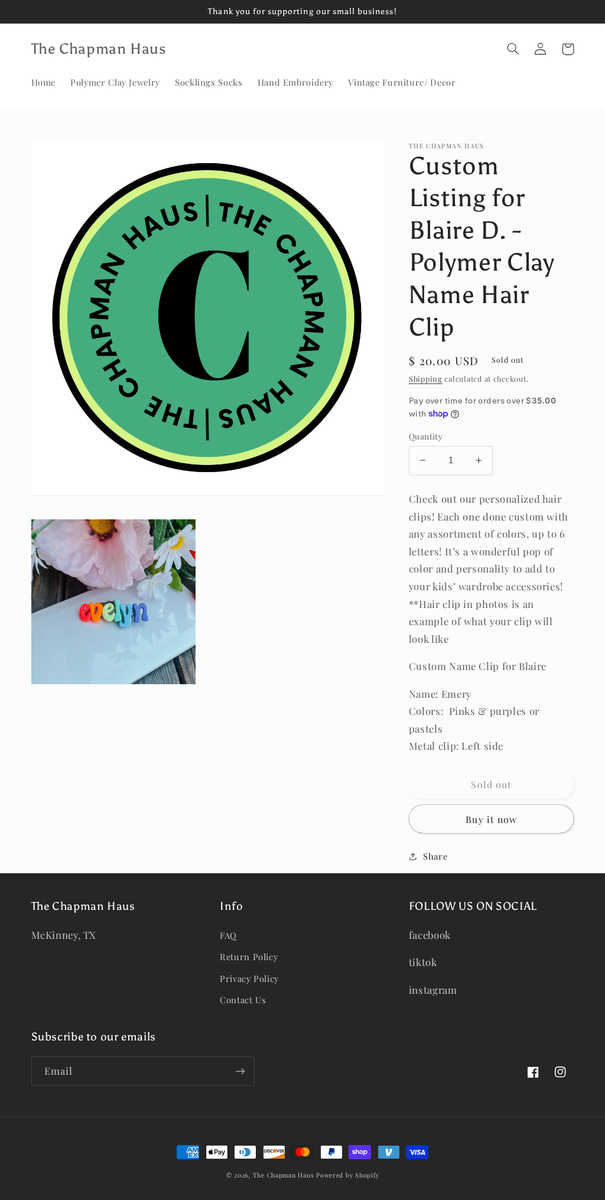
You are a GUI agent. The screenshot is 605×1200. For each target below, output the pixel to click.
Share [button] (435, 856)
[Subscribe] (239, 1070)
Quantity (426, 436)
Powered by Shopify (347, 1175)
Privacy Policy (249, 978)
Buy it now (491, 819)
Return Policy (249, 956)
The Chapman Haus (283, 1175)
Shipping (426, 378)
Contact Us (243, 1000)
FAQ (228, 935)
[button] (513, 49)
